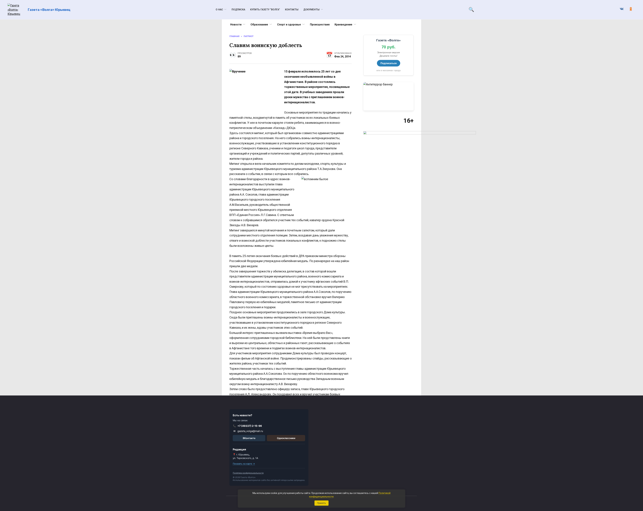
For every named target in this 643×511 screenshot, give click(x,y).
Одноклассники (286, 438)
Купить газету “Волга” (265, 9)
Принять (321, 503)
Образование (259, 24)
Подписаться (388, 63)
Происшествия (320, 24)
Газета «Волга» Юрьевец (49, 10)
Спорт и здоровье (289, 24)
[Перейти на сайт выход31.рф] (388, 96)
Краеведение (343, 24)
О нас (219, 9)
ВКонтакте (249, 438)
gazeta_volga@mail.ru (248, 431)
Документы (311, 9)
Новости (235, 24)
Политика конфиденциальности (248, 473)
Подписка (238, 9)
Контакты (291, 9)
